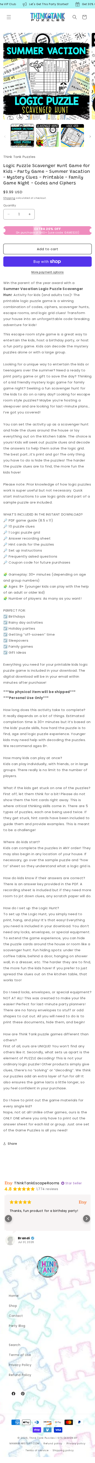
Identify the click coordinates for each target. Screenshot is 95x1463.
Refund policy (53, 1443)
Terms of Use (20, 1355)
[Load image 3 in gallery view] (72, 135)
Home (14, 1296)
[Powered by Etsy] (82, 1202)
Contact (16, 1316)
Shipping (9, 198)
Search (15, 1345)
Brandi (23, 1238)
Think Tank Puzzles (42, 1438)
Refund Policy (20, 1375)
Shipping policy (63, 1450)
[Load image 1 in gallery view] (22, 135)
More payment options (47, 272)
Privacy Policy (20, 1365)
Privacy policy (76, 1443)
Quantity (9, 205)
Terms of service (36, 1450)
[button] (9, 17)
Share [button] (12, 1143)
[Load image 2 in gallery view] (47, 135)
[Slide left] (5, 136)
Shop (13, 1306)
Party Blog (17, 1326)
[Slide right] (90, 136)
